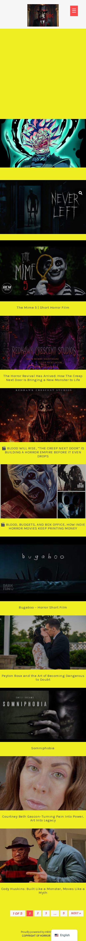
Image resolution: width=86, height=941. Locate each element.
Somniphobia (43, 748)
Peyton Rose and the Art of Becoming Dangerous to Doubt (43, 678)
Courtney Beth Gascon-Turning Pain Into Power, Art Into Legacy (43, 818)
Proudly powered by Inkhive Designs (42, 931)
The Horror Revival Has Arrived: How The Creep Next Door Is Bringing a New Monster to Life (43, 378)
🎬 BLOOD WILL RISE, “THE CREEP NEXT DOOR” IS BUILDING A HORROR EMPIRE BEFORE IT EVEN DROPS (43, 452)
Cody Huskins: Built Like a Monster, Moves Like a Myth (43, 891)
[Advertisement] (43, 74)
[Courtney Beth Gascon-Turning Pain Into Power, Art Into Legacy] (51, 781)
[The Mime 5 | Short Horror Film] (51, 267)
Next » (76, 913)
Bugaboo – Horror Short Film (43, 607)
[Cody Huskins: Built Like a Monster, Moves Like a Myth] (51, 853)
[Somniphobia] (51, 712)
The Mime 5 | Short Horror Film (43, 307)
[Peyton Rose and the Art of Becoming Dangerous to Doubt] (51, 640)
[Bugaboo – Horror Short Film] (51, 565)
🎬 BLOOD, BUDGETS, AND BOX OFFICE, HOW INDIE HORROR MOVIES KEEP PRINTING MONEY (43, 526)
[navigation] (64, 935)
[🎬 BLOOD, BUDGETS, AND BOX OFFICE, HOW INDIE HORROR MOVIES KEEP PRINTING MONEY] (51, 489)
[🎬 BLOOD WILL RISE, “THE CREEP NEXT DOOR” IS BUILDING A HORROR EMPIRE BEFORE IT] (51, 412)
